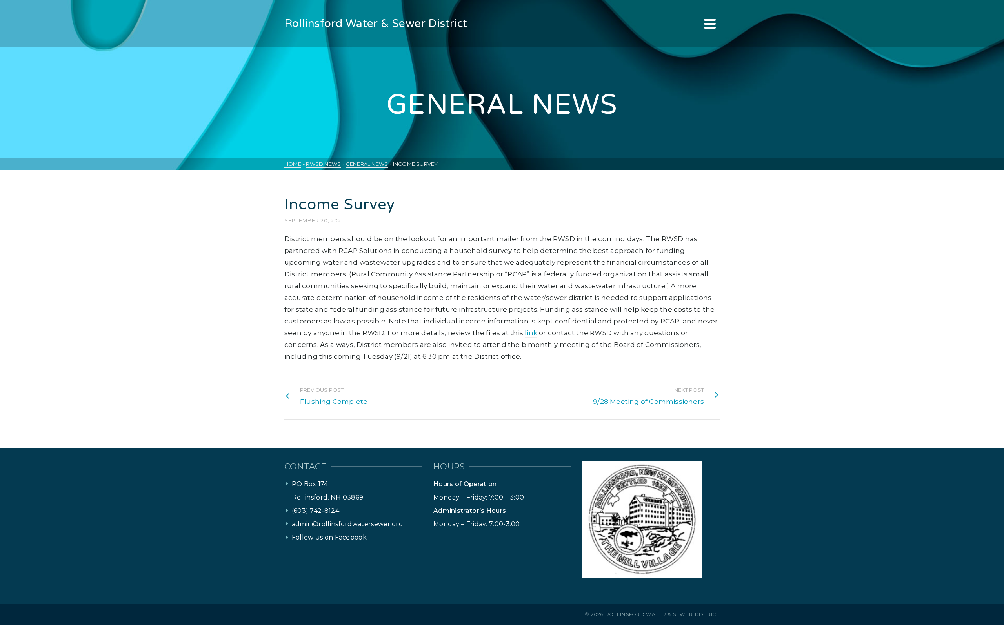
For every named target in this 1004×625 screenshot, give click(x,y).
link (531, 333)
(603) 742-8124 (315, 510)
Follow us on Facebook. (330, 537)
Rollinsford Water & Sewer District (663, 614)
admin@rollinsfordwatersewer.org (347, 524)
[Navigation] (710, 23)
